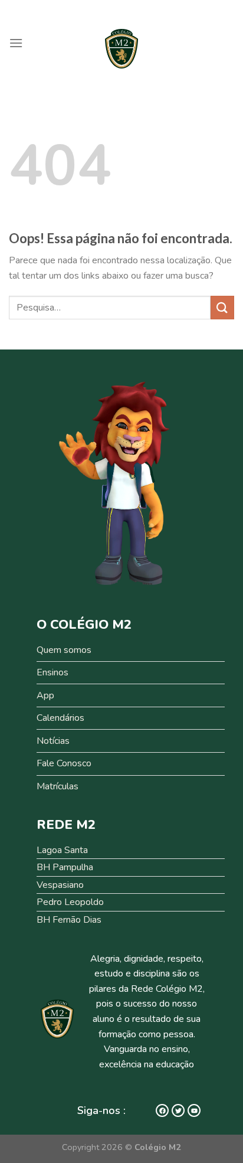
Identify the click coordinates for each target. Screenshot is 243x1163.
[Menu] (16, 42)
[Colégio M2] (121, 48)
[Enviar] (222, 307)
